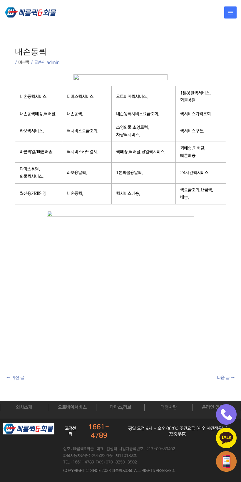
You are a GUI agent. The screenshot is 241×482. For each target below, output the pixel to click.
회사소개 (24, 407)
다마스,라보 (120, 407)
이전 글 (15, 377)
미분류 (24, 62)
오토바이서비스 (72, 407)
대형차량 (168, 407)
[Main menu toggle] (230, 12)
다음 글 (226, 377)
